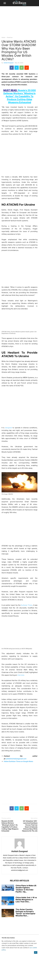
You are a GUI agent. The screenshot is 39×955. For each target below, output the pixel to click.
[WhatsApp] (21, 68)
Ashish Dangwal (8, 63)
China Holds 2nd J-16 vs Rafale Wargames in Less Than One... (26, 899)
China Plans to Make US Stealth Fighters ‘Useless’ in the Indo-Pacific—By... (26, 889)
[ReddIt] (26, 68)
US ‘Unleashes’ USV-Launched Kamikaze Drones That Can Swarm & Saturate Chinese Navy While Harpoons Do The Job (29, 826)
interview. (21, 675)
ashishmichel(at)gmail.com (16, 759)
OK (35, 952)
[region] (19, 22)
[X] (16, 68)
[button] (5, 3)
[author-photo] (19, 848)
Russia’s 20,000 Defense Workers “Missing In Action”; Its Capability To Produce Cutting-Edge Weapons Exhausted (10, 826)
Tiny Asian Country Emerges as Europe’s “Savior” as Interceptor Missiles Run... (25, 912)
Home (3, 37)
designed (8, 428)
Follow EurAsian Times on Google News (18, 761)
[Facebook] (12, 68)
